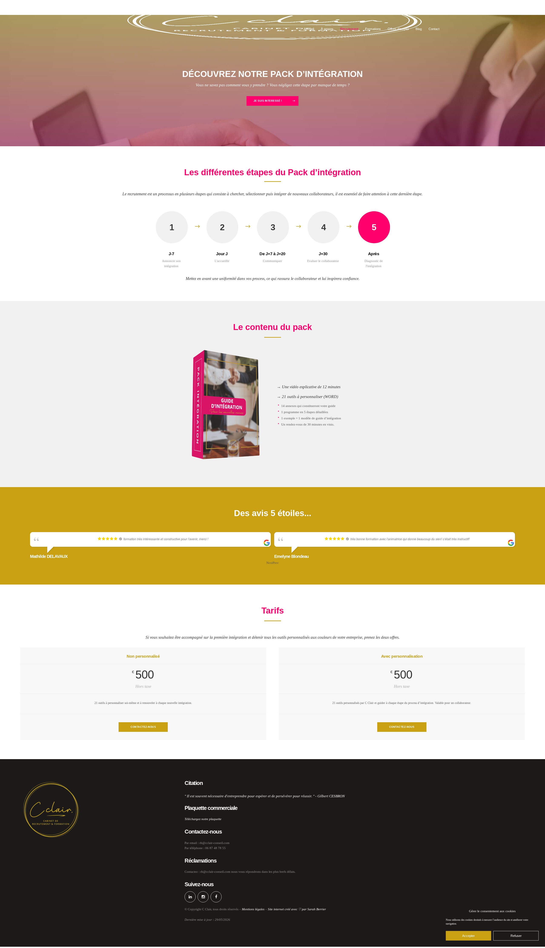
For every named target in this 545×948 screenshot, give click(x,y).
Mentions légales (253, 909)
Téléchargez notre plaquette (203, 819)
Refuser (516, 936)
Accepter (468, 936)
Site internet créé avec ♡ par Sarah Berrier (297, 909)
